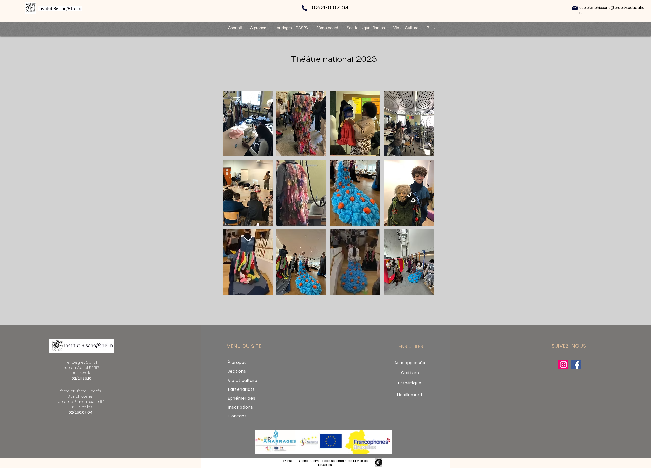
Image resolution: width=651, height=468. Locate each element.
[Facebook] (576, 364)
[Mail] (574, 8)
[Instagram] (563, 364)
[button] (248, 123)
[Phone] (304, 8)
